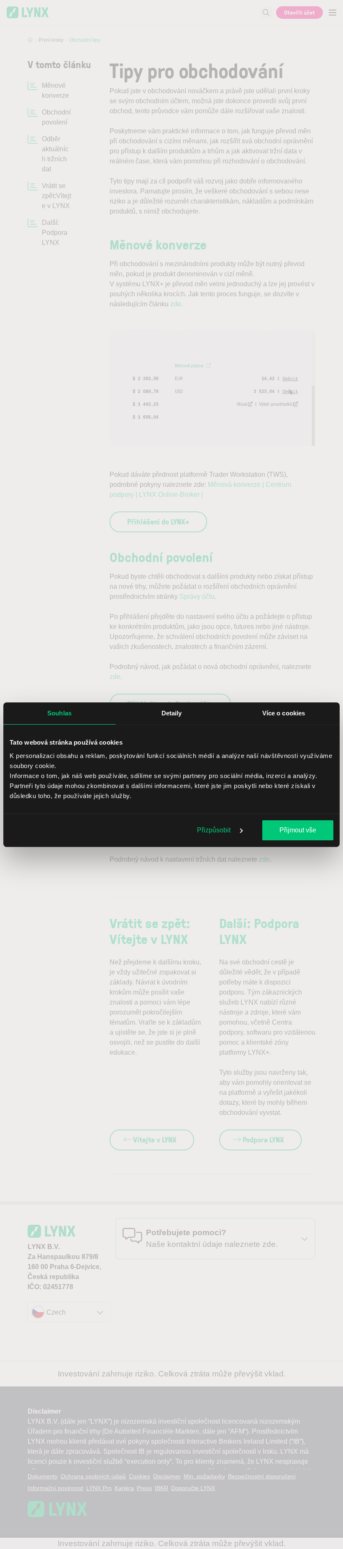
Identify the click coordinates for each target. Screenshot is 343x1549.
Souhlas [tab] (59, 713)
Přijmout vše (297, 830)
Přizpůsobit (214, 830)
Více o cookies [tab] (283, 713)
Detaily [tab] (171, 713)
